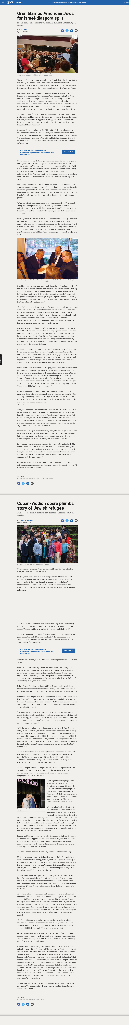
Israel (51, 478)
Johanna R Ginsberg (26, 520)
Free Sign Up (68, 151)
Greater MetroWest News (31, 478)
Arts (42, 999)
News (20, 478)
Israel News (44, 478)
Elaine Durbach (24, 30)
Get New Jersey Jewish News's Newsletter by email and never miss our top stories (37, 153)
